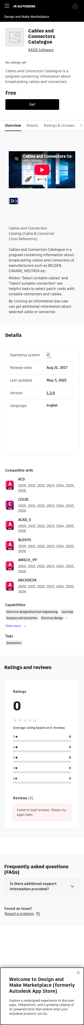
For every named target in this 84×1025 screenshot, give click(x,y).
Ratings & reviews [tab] (59, 125)
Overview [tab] (13, 125)
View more (13, 626)
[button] (42, 886)
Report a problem (19, 913)
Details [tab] (32, 125)
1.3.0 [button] (51, 393)
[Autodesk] (25, 6)
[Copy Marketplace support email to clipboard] (38, 914)
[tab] (14, 207)
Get (32, 104)
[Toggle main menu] (7, 5)
